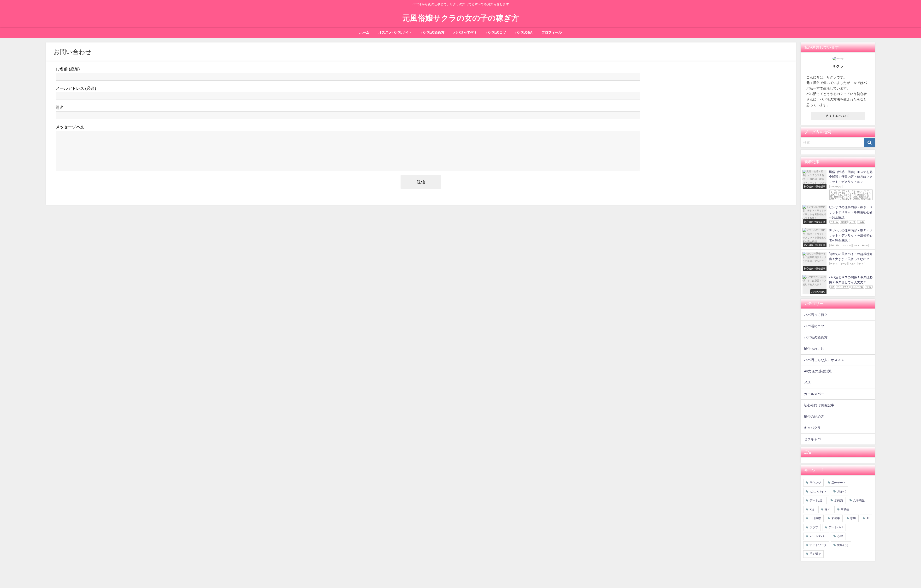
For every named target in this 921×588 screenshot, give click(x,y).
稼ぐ (827, 509)
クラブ (813, 527)
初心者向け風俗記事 (819, 405)
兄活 (807, 382)
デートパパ (835, 527)
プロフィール (552, 32)
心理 (840, 536)
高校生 (845, 509)
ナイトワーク (818, 545)
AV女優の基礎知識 (818, 371)
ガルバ (841, 491)
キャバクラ (812, 427)
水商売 (838, 500)
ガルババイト (818, 491)
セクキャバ (812, 439)
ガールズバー (814, 394)
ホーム (364, 32)
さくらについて (838, 115)
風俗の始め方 (814, 416)
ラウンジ (815, 482)
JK (868, 518)
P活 (811, 509)
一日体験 (815, 518)
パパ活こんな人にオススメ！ (826, 360)
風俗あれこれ (814, 348)
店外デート (838, 482)
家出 (853, 518)
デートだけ (816, 500)
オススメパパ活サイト (395, 32)
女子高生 (859, 500)
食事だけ (843, 545)
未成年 (835, 518)
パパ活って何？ (465, 32)
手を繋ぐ (815, 553)
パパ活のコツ (496, 32)
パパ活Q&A (523, 32)
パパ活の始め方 (432, 32)
